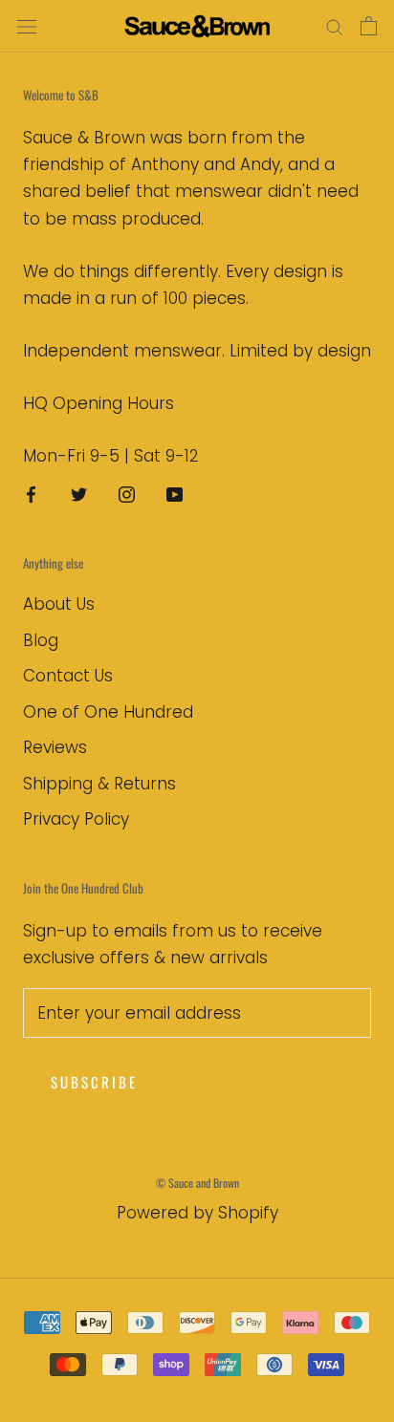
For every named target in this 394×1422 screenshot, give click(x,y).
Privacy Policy (76, 819)
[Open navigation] (26, 26)
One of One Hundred (108, 711)
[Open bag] (369, 25)
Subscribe (94, 1081)
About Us (59, 603)
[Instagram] (127, 494)
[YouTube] (174, 494)
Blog (40, 640)
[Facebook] (31, 494)
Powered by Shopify (197, 1212)
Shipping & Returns (99, 783)
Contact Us (68, 675)
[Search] (334, 26)
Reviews (55, 747)
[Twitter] (79, 494)
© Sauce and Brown (197, 1182)
